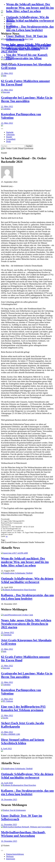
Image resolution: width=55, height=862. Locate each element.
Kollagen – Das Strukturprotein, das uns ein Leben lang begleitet (30, 28)
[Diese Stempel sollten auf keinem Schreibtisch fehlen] (27, 734)
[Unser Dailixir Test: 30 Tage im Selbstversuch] (27, 810)
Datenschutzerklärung (15, 854)
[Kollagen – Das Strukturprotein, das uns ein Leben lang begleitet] (27, 590)
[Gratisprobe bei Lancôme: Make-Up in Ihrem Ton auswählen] (27, 92)
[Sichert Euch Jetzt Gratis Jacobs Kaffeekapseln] (27, 718)
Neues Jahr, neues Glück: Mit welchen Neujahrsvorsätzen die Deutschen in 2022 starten (26, 48)
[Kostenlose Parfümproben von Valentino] (27, 109)
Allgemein (10, 21)
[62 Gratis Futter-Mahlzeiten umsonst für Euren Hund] (27, 75)
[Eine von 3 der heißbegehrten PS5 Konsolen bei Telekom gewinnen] (27, 701)
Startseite (9, 19)
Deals (8, 28)
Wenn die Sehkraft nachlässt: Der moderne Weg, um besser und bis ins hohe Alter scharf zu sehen (30, 8)
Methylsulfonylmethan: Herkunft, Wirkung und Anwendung (23, 834)
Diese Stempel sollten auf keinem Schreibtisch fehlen (22, 741)
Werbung (10, 856)
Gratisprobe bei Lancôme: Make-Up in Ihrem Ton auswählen (26, 99)
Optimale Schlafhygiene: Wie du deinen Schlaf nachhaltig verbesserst (30, 18)
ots (7, 536)
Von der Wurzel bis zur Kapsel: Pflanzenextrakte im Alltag (27, 56)
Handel (9, 23)
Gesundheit (10, 26)
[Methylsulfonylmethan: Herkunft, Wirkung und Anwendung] (27, 827)
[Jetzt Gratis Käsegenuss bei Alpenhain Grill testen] (27, 635)
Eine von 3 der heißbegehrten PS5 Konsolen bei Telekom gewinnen (23, 708)
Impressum (10, 859)
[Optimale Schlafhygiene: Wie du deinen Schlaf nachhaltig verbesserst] (27, 573)
